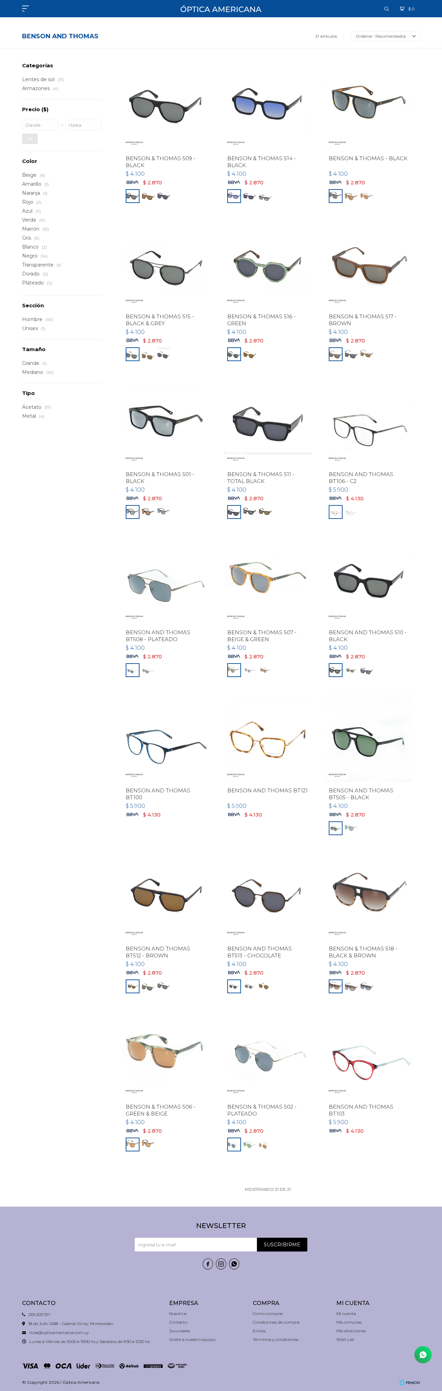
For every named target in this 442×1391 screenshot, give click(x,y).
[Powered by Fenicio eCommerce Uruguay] (409, 1382)
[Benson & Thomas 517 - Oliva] (351, 354)
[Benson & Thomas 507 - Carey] (265, 670)
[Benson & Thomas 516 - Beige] (250, 354)
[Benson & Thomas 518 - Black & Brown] (369, 896)
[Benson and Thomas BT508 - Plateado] (166, 580)
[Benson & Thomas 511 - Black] (250, 512)
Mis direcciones (351, 1330)
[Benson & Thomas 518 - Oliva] (367, 986)
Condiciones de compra (276, 1322)
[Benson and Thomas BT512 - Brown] (166, 896)
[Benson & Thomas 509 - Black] (166, 106)
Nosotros (177, 1313)
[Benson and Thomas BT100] (166, 738)
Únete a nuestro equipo (192, 1339)
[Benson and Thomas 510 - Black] (369, 580)
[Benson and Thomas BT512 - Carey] (148, 986)
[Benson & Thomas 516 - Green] (267, 264)
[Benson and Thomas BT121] (267, 738)
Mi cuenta (346, 1313)
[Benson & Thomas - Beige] (367, 196)
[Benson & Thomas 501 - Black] (166, 422)
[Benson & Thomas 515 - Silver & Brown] (148, 354)
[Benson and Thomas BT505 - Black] (369, 738)
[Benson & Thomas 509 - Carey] (148, 196)
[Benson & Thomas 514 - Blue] (250, 196)
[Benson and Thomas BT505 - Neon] (351, 828)
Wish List (345, 1339)
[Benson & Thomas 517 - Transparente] (367, 354)
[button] (386, 8)
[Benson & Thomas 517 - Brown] (369, 264)
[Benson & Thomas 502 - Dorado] (265, 1144)
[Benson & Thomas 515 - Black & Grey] (166, 264)
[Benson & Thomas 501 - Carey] (148, 512)
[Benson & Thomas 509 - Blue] (164, 196)
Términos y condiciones (275, 1339)
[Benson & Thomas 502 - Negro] (250, 1144)
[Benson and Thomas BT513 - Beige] (265, 986)
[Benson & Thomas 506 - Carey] (148, 1144)
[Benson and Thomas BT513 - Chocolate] (267, 896)
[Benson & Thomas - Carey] (351, 196)
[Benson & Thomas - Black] (369, 106)
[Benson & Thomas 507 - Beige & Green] (267, 580)
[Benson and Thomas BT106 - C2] (369, 422)
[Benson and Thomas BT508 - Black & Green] (148, 670)
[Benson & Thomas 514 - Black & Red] (265, 196)
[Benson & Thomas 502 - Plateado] (267, 1054)
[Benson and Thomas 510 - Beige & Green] (351, 670)
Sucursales (179, 1330)
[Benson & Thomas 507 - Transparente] (250, 670)
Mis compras (349, 1322)
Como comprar (268, 1313)
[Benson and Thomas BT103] (369, 1054)
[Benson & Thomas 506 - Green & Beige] (166, 1054)
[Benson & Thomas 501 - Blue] (164, 512)
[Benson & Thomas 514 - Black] (267, 106)
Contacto (178, 1322)
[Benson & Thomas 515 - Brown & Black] (164, 354)
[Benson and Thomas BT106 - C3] (351, 512)
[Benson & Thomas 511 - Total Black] (267, 422)
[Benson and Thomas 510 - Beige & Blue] (367, 670)
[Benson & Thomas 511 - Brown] (265, 512)
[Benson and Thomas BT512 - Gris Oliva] (164, 986)
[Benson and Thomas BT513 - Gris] (250, 986)
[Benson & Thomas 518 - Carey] (351, 986)
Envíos (259, 1330)
